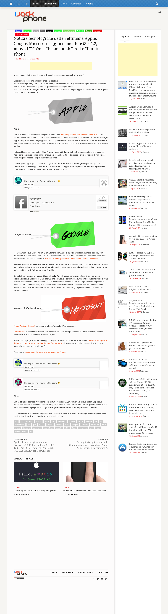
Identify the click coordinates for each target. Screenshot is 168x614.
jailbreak (59, 425)
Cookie (89, 3)
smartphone (48, 428)
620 (16, 421)
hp (96, 421)
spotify (59, 428)
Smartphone (50, 3)
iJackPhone (20, 59)
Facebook (35, 198)
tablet (67, 428)
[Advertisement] (61, 66)
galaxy (80, 421)
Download (102, 200)
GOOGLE (67, 572)
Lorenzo (17, 487)
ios (29, 425)
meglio (75, 425)
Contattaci (76, 3)
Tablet (36, 3)
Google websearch (32, 187)
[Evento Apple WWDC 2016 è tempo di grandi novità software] (36, 472)
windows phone (21, 431)
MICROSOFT (85, 572)
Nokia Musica (19, 332)
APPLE (53, 572)
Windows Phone (22, 34)
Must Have (95, 425)
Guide (64, 3)
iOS (42, 31)
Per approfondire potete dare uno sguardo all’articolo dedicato (72, 258)
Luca (143, 99)
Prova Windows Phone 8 (24, 326)
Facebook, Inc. (47, 202)
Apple (36, 31)
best (53, 421)
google (89, 421)
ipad (34, 425)
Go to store (28, 184)
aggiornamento (27, 421)
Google (18, 31)
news (104, 425)
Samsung (26, 428)
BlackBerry (62, 421)
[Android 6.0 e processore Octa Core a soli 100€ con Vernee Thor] (85, 472)
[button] (157, 3)
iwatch (50, 425)
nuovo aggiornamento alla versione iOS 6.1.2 (80, 135)
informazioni (19, 425)
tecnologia (83, 428)
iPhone (41, 425)
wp (31, 431)
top (91, 428)
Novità (137, 36)
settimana (37, 428)
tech (74, 428)
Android (27, 31)
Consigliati (150, 36)
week (98, 428)
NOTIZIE (103, 572)
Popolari (125, 36)
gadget (72, 421)
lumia (67, 425)
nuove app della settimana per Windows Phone (45, 352)
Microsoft (97, 31)
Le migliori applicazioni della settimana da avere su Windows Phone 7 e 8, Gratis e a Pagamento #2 (87, 445)
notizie (17, 428)
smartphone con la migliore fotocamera (42, 343)
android (38, 421)
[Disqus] (61, 535)
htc (101, 421)
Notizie (49, 31)
